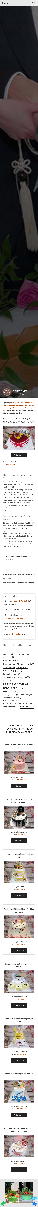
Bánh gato (23, 677)
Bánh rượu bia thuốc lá (13, 698)
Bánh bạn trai (27, 664)
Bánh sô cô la (10, 704)
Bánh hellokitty (10, 680)
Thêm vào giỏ (19, 455)
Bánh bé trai (24, 654)
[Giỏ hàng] (33, 3)
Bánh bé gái (10, 654)
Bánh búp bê (11, 660)
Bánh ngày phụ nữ (11, 695)
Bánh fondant (10, 677)
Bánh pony (26, 695)
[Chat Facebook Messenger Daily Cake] (34, 1204)
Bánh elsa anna (12, 674)
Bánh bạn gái (11, 664)
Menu (6, 3)
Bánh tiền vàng (24, 704)
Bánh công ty (12, 670)
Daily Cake (20, 391)
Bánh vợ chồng (11, 707)
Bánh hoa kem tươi (16, 683)
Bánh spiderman (12, 700)
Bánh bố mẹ (9, 667)
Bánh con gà (22, 667)
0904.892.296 (20, 600)
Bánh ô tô (9, 559)
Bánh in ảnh (13, 688)
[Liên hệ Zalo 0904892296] (34, 1198)
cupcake (8, 710)
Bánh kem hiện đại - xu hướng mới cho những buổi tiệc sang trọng (18, 407)
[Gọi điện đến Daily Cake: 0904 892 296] (3, 1204)
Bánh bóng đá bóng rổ (13, 657)
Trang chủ (15, 403)
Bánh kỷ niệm (10, 691)
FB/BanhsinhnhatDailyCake (15, 618)
